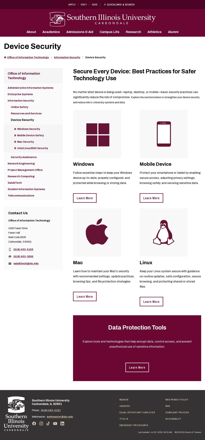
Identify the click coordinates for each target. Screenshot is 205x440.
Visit (84, 4)
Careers (124, 406)
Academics (51, 32)
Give (95, 4)
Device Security (95, 57)
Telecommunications (21, 195)
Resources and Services (26, 113)
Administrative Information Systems (30, 87)
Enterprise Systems (20, 94)
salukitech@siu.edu (26, 263)
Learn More (85, 198)
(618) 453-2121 (51, 410)
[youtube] (55, 423)
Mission (123, 399)
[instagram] (41, 423)
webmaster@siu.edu (60, 416)
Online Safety (19, 107)
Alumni (173, 32)
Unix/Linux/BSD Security (32, 148)
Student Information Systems (26, 189)
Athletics (155, 32)
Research (133, 32)
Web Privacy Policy (176, 399)
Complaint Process (177, 412)
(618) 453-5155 (23, 249)
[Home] (16, 413)
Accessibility (173, 418)
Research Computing (21, 176)
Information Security (67, 57)
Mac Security (25, 141)
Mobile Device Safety (30, 135)
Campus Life (109, 32)
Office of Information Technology (28, 57)
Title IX (123, 418)
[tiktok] (48, 423)
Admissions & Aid (79, 32)
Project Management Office (25, 170)
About (31, 32)
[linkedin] (62, 423)
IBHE (167, 406)
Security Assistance (24, 157)
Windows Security (28, 129)
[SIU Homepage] (102, 19)
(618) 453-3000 (23, 256)
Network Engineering (21, 163)
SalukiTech (15, 182)
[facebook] (34, 423)
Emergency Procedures (133, 425)
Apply (72, 4)
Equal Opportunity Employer (137, 412)
